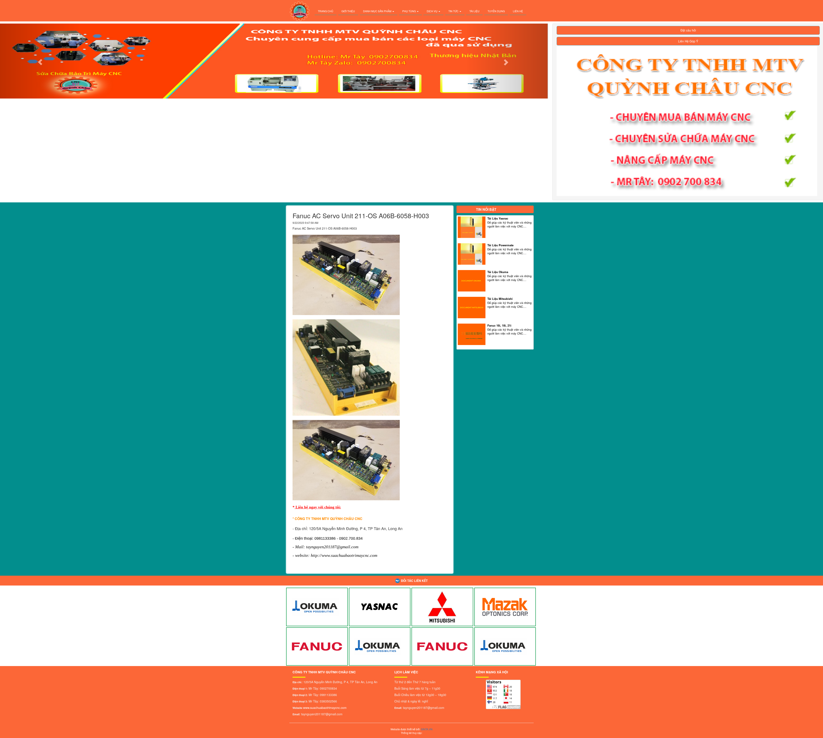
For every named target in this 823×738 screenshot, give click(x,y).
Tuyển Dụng (496, 11)
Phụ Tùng (409, 11)
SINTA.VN (427, 729)
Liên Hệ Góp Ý (688, 41)
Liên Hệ (518, 11)
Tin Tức (453, 11)
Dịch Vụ (432, 11)
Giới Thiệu (348, 11)
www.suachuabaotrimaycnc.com (325, 707)
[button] (507, 61)
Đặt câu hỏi (688, 30)
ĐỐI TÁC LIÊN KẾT (414, 580)
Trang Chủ (325, 11)
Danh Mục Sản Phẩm (377, 11)
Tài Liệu (474, 11)
